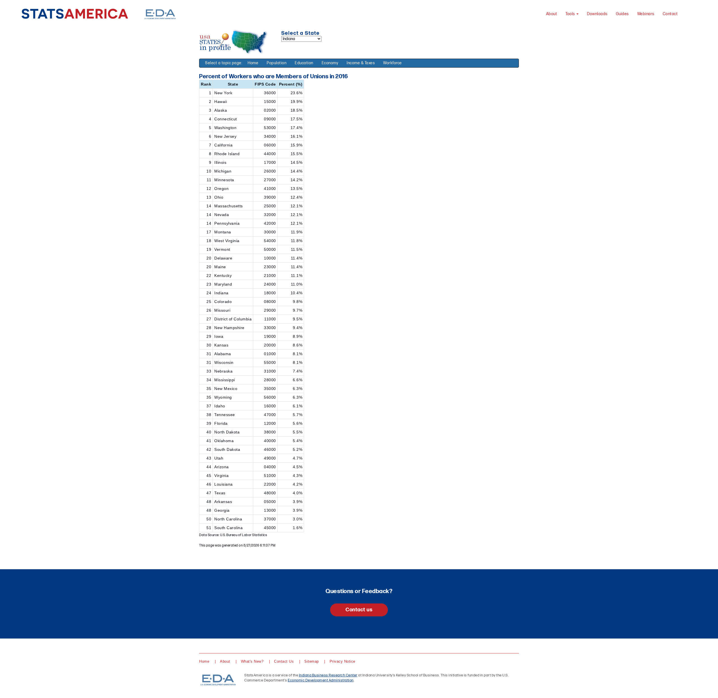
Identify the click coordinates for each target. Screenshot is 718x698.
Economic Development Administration (321, 680)
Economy (330, 63)
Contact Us (284, 661)
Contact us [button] (359, 610)
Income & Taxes (361, 63)
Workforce (392, 63)
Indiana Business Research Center (328, 675)
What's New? (252, 661)
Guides (622, 14)
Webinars (645, 14)
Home (253, 63)
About (551, 14)
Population (276, 63)
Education (304, 63)
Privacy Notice (342, 661)
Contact (670, 14)
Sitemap (311, 661)
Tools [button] (570, 14)
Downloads (597, 14)
